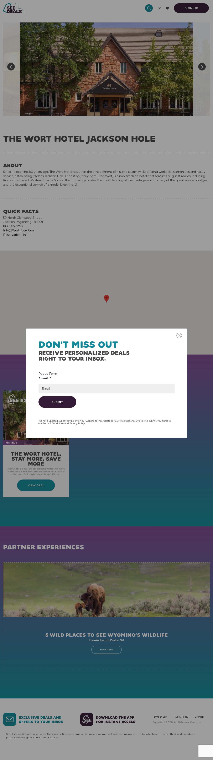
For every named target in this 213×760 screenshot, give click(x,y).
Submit (57, 402)
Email (44, 378)
